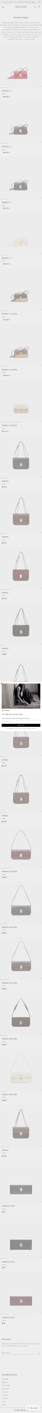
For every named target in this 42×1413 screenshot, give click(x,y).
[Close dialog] (1, 683)
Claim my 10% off (21, 725)
